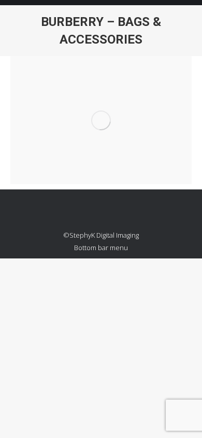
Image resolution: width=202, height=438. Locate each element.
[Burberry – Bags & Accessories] (101, 120)
